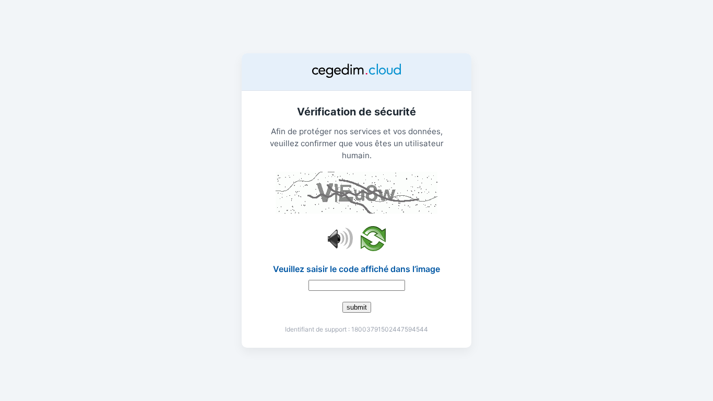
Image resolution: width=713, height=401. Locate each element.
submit (357, 307)
